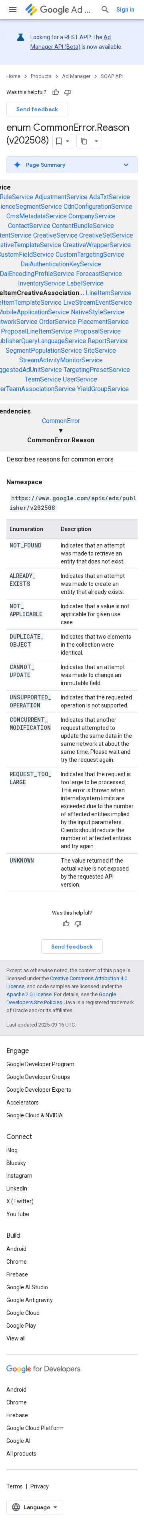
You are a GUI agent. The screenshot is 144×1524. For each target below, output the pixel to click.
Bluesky (16, 1163)
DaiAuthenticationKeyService (60, 264)
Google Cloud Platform (35, 1428)
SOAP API (112, 76)
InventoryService (41, 283)
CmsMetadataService (36, 216)
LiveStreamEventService (97, 302)
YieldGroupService (103, 389)
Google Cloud (23, 1313)
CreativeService (55, 235)
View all (16, 1338)
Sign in (125, 9)
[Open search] (105, 9)
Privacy (39, 1486)
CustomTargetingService (90, 254)
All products (21, 1453)
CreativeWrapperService (97, 245)
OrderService (57, 322)
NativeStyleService (97, 312)
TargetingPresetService (97, 370)
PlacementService (103, 322)
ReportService (108, 341)
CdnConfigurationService (98, 206)
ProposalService (97, 331)
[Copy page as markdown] (84, 141)
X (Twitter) (20, 1201)
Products (41, 76)
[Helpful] (56, 92)
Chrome (16, 1261)
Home (13, 76)
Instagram (19, 1175)
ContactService (29, 226)
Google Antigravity (29, 1300)
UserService (80, 379)
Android (16, 1249)
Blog (12, 1150)
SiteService (100, 350)
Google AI (18, 1441)
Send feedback (37, 109)
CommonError (61, 421)
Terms (14, 1486)
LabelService (85, 283)
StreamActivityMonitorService (61, 360)
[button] (72, 165)
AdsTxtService (109, 197)
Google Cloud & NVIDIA (34, 1115)
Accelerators (22, 1102)
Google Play (21, 1325)
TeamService (43, 379)
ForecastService (99, 274)
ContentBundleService (83, 226)
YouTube (17, 1214)
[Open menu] (13, 9)
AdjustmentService (61, 197)
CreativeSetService (106, 235)
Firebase (17, 1274)
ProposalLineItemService (36, 331)
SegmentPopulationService (44, 350)
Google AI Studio (27, 1287)
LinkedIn (16, 1188)
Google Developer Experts (38, 1090)
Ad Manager (82, 9)
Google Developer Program (40, 1064)
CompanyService (92, 216)
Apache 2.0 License (29, 994)
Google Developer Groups (38, 1077)
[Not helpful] (68, 92)
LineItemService (109, 293)
